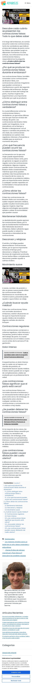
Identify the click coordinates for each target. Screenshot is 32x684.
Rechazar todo (16, 681)
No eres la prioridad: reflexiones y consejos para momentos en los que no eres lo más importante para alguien (15, 618)
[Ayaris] (9, 3)
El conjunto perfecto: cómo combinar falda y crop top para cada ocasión (16, 637)
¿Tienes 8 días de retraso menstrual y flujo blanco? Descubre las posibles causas (14, 553)
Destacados (10, 539)
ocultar (17, 483)
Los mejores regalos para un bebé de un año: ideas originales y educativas (15, 544)
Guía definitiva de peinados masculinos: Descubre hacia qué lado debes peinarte (14, 633)
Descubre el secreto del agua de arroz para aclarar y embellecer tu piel (15, 629)
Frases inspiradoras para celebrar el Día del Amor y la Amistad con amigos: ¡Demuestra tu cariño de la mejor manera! (15, 624)
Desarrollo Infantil (9, 653)
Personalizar (16, 676)
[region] (16, 670)
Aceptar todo (16, 672)
